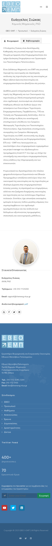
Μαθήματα (9, 410)
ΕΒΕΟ (7, 402)
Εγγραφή (44, 495)
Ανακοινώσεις (10, 415)
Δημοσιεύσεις (10, 423)
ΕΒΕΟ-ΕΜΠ (10, 31)
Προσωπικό (23, 31)
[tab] (11, 40)
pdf (26, 304)
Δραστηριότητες (12, 428)
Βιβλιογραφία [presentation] (32, 41)
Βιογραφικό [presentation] (12, 41)
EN (41, 7)
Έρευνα (7, 419)
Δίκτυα (7, 432)
